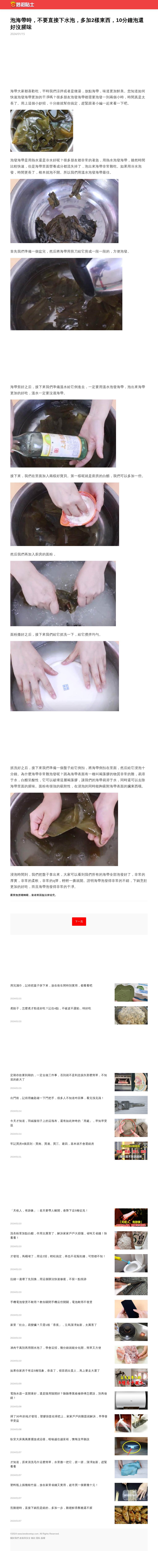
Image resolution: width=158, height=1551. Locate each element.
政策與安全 (25, 1538)
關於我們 (14, 1538)
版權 (43, 1538)
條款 (33, 1538)
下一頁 (79, 921)
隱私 (38, 1538)
